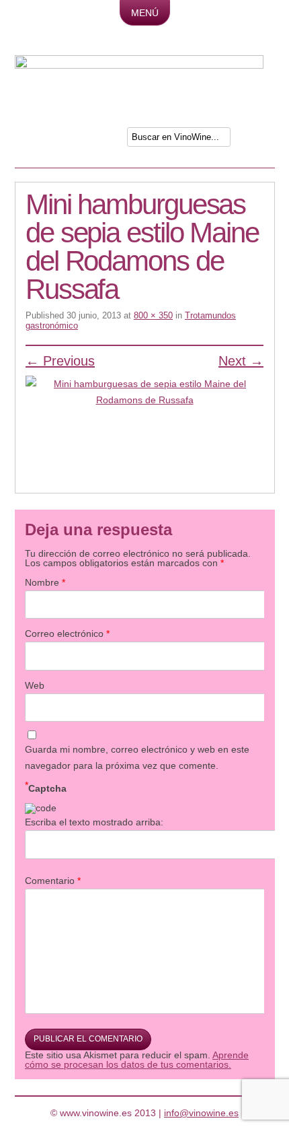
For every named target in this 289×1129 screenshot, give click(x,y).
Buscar (254, 139)
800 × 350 (153, 315)
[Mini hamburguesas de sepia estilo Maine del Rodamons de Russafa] (144, 428)
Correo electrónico (67, 633)
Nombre (45, 582)
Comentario (53, 880)
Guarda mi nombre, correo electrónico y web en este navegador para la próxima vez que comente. (137, 757)
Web (34, 685)
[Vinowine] (139, 65)
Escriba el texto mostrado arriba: (94, 822)
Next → (240, 360)
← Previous (60, 360)
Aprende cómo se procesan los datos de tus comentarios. (137, 1060)
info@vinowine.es (201, 1112)
